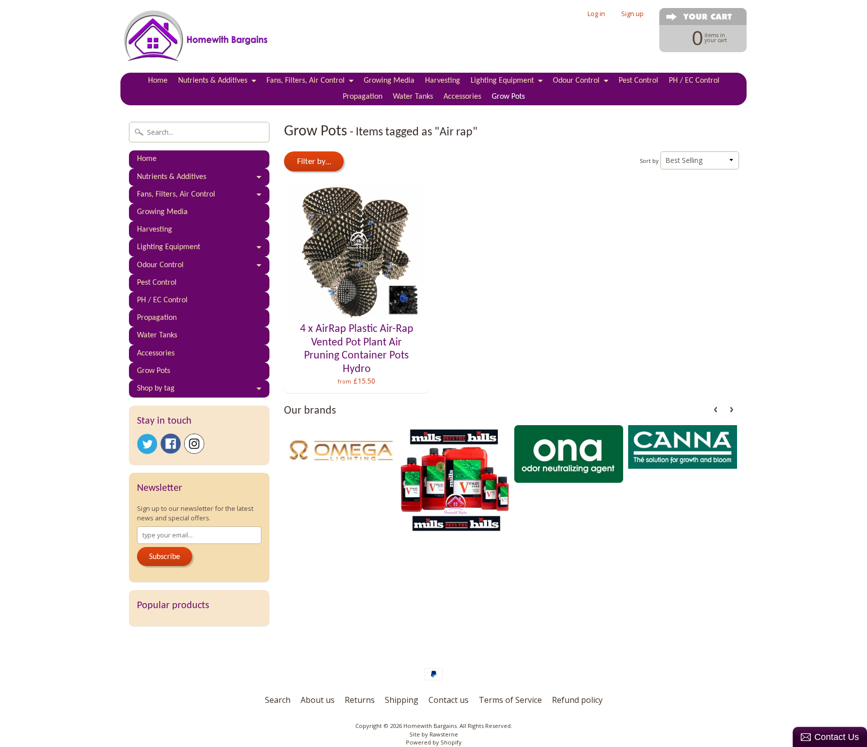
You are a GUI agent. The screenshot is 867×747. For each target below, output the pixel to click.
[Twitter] (147, 444)
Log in (596, 14)
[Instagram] (194, 444)
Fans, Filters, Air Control (305, 81)
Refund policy (577, 699)
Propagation (362, 97)
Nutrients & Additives (212, 81)
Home (158, 81)
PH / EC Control (694, 81)
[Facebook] (171, 444)
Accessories (462, 97)
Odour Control (576, 81)
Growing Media (389, 81)
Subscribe (164, 557)
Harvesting (442, 81)
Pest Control (638, 81)
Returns (360, 699)
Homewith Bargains (430, 725)
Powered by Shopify (434, 742)
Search (278, 699)
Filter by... (314, 161)
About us (318, 699)
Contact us (448, 699)
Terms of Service (510, 699)
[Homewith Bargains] (195, 51)
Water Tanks (413, 97)
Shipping (401, 699)
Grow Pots (508, 97)
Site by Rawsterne (433, 734)
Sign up (632, 14)
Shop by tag (156, 389)
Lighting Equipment (502, 81)
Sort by (649, 160)
